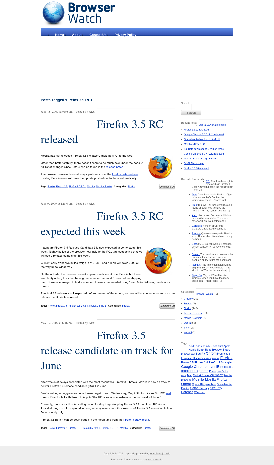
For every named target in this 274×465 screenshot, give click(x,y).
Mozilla (91, 186)
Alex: (194, 215)
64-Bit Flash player (194, 163)
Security (204, 388)
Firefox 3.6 (201, 362)
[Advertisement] (137, 66)
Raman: (196, 233)
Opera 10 (197, 384)
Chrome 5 (224, 354)
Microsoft (216, 375)
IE (217, 366)
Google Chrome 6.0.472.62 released (204, 153)
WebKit (188, 332)
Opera (187, 322)
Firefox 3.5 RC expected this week (102, 223)
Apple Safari (196, 349)
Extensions (205, 358)
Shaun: (196, 254)
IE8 (226, 366)
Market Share (201, 375)
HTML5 (211, 367)
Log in (166, 453)
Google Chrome (194, 366)
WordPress (156, 453)
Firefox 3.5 (62, 186)
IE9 (231, 366)
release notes (114, 166)
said (168, 393)
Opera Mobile (224, 384)
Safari (187, 327)
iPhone (212, 371)
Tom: (194, 194)
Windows (199, 392)
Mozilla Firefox (104, 186)
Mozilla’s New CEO (194, 144)
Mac (189, 375)
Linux (183, 375)
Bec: (194, 244)
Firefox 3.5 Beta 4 (78, 305)
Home (59, 35)
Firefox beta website (136, 419)
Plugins (185, 388)
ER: (208, 181)
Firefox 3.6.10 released (196, 168)
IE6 (221, 367)
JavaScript (222, 371)
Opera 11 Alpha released (212, 124)
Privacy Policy (125, 35)
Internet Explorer (193, 313)
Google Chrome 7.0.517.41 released (204, 134)
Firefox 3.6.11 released (196, 129)
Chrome (188, 298)
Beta (208, 349)
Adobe (209, 346)
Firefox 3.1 (62, 428)
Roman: (196, 264)
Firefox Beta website (125, 174)
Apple (226, 346)
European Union (190, 358)
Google (226, 362)
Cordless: (197, 225)
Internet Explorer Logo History (200, 158)
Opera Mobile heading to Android (202, 139)
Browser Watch (204, 294)
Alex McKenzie (154, 459)
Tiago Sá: (197, 275)
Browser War (188, 353)
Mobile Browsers (193, 318)
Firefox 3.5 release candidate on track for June (107, 349)
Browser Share (220, 349)
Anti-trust (218, 346)
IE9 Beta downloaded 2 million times (204, 149)
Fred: (195, 205)
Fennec (188, 303)
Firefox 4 (214, 362)
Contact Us (98, 35)
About (76, 35)
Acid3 (192, 346)
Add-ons (200, 346)
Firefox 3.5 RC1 (77, 186)
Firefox (51, 186)
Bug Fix (200, 353)
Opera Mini (209, 384)
